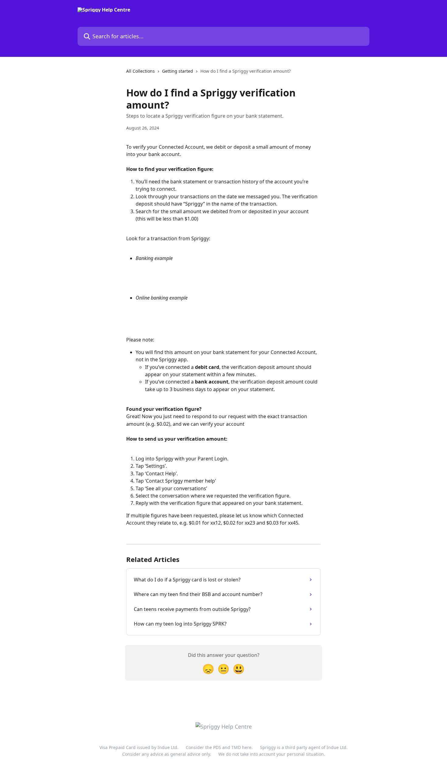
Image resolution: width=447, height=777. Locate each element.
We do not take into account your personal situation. (271, 754)
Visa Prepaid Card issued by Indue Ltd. (138, 747)
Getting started (177, 71)
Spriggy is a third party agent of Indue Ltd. (304, 747)
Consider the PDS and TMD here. (219, 747)
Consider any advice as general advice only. (166, 754)
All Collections (140, 71)
